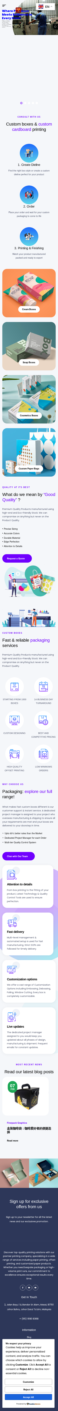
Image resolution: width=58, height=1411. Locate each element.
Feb (12, 1086)
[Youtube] (29, 1287)
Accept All (28, 1397)
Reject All (28, 1389)
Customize (28, 1381)
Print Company (15, 1123)
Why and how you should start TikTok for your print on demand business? (28, 1133)
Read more (12, 1141)
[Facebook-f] (23, 1287)
